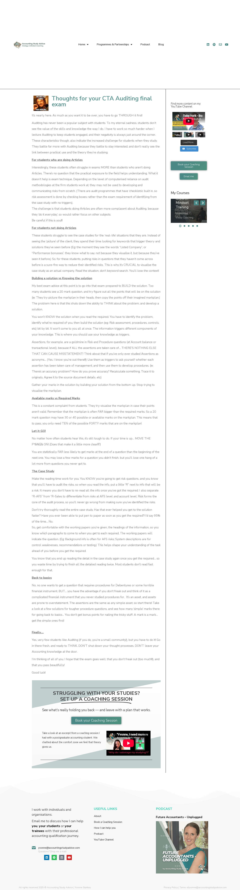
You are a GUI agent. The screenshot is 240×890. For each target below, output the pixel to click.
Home (81, 44)
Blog (161, 44)
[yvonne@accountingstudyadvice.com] (34, 848)
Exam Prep (182, 213)
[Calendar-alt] (61, 857)
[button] (196, 202)
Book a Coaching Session (108, 822)
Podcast (145, 44)
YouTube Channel (104, 839)
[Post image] (189, 211)
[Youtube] (69, 857)
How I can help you (105, 828)
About (97, 816)
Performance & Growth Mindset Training (188, 201)
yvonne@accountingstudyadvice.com (59, 848)
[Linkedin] (208, 44)
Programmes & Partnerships (113, 44)
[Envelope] (220, 44)
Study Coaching (184, 217)
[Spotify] (214, 44)
